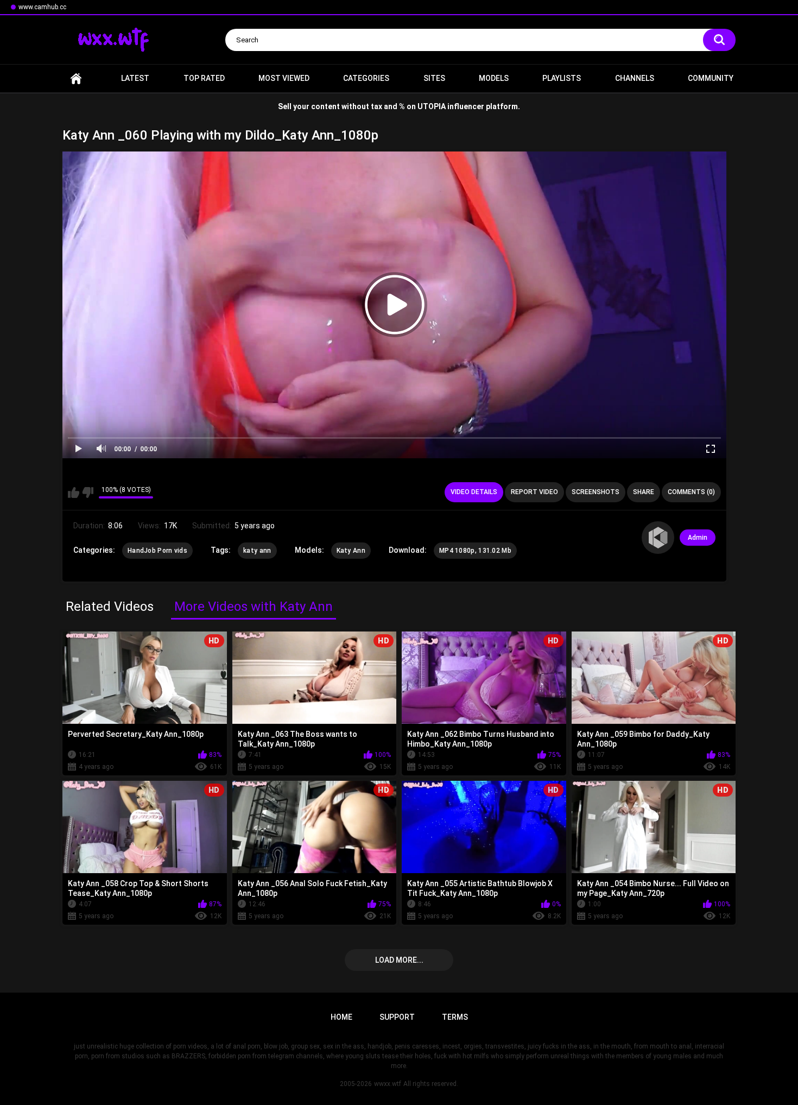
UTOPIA (431, 106)
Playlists (561, 78)
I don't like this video (87, 492)
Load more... (399, 960)
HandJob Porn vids (157, 550)
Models (494, 78)
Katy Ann (351, 550)
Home (76, 78)
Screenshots (595, 492)
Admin (697, 537)
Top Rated (204, 78)
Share (643, 492)
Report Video (534, 492)
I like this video (73, 492)
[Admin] (658, 537)
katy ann (257, 550)
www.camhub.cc (42, 7)
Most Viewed (283, 78)
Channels (634, 78)
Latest (135, 78)
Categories (366, 78)
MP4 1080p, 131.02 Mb (475, 550)
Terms (455, 1017)
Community (710, 78)
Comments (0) (691, 492)
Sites (434, 78)
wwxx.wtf (387, 1084)
